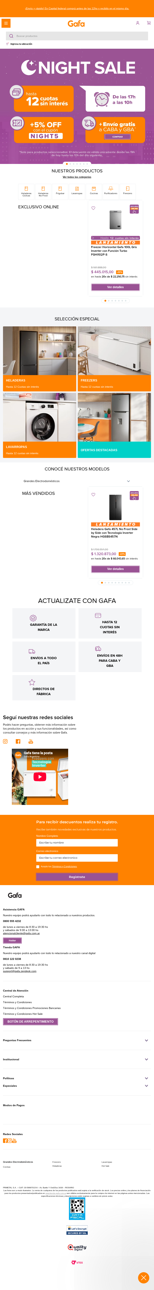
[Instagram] (10, 1140)
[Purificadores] (111, 192)
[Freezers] (128, 192)
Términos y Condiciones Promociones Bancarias (32, 1010)
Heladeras (57, 1166)
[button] (77, 8)
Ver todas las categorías (77, 177)
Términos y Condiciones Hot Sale (23, 1016)
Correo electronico (47, 853)
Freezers (56, 1162)
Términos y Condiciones (64, 869)
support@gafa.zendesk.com (19, 973)
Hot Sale (105, 1166)
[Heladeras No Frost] (43, 192)
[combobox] (77, 35)
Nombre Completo (47, 838)
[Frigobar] (60, 192)
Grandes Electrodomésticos (42, 481)
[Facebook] (5, 1140)
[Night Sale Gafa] (77, 106)
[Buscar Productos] (12, 36)
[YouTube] (14, 1140)
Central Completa (13, 998)
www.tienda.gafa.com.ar (55, 1193)
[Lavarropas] (77, 192)
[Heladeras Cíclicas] (26, 192)
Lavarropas (107, 1162)
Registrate (77, 879)
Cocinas (7, 1167)
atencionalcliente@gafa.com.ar (21, 935)
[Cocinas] (94, 192)
